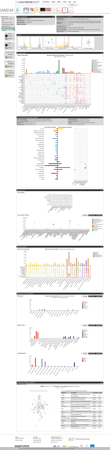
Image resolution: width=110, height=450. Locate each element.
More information (78, 448)
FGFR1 (62, 397)
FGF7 (62, 414)
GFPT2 (62, 402)
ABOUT (53, 2)
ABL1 (62, 408)
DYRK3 (63, 425)
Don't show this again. (87, 448)
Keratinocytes (41, 156)
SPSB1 (62, 395)
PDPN (62, 423)
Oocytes (42, 161)
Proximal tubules (40, 150)
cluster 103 (51, 386)
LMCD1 (63, 399)
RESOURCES (46, 2)
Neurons (42, 129)
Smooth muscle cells (39, 169)
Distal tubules (41, 152)
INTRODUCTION (37, 438)
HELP (74, 2)
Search (72, 5)
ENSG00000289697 (65, 418)
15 (61, 390)
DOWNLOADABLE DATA (57, 438)
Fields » (77, 5)
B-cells (42, 179)
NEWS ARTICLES (19, 438)
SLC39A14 (63, 416)
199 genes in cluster (60, 387)
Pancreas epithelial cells (38, 158)
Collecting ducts (40, 144)
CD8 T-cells (41, 177)
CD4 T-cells (41, 175)
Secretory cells (41, 159)
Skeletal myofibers (40, 165)
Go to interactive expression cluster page (38, 390)
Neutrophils (41, 171)
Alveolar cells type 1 (39, 138)
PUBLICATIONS (37, 442)
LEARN (64, 2)
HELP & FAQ (54, 442)
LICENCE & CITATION (56, 440)
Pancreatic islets (40, 134)
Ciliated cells (41, 136)
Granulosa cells (40, 154)
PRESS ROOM (18, 440)
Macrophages (41, 173)
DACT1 (62, 412)
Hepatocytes (41, 146)
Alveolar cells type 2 (39, 140)
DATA (69, 2)
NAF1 (62, 404)
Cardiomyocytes (40, 163)
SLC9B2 (63, 428)
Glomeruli (42, 148)
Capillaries (41, 167)
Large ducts (41, 142)
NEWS (59, 2)
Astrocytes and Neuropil (39, 130)
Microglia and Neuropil (39, 132)
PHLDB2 (63, 420)
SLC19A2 (63, 406)
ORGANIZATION (37, 440)
